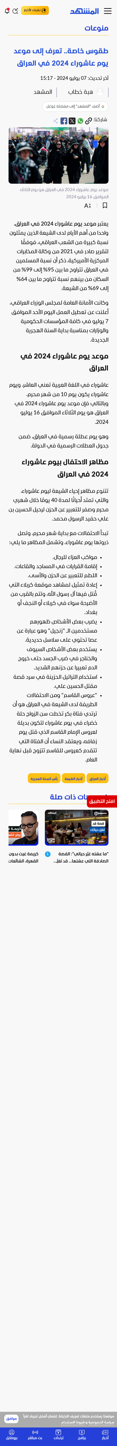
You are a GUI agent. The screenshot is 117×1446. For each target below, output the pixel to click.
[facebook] (63, 121)
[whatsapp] (80, 121)
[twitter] (72, 121)
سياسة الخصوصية (101, 1422)
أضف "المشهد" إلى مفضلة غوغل (73, 106)
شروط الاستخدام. (72, 1422)
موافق (11, 1419)
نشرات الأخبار (32, 10)
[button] (58, 29)
